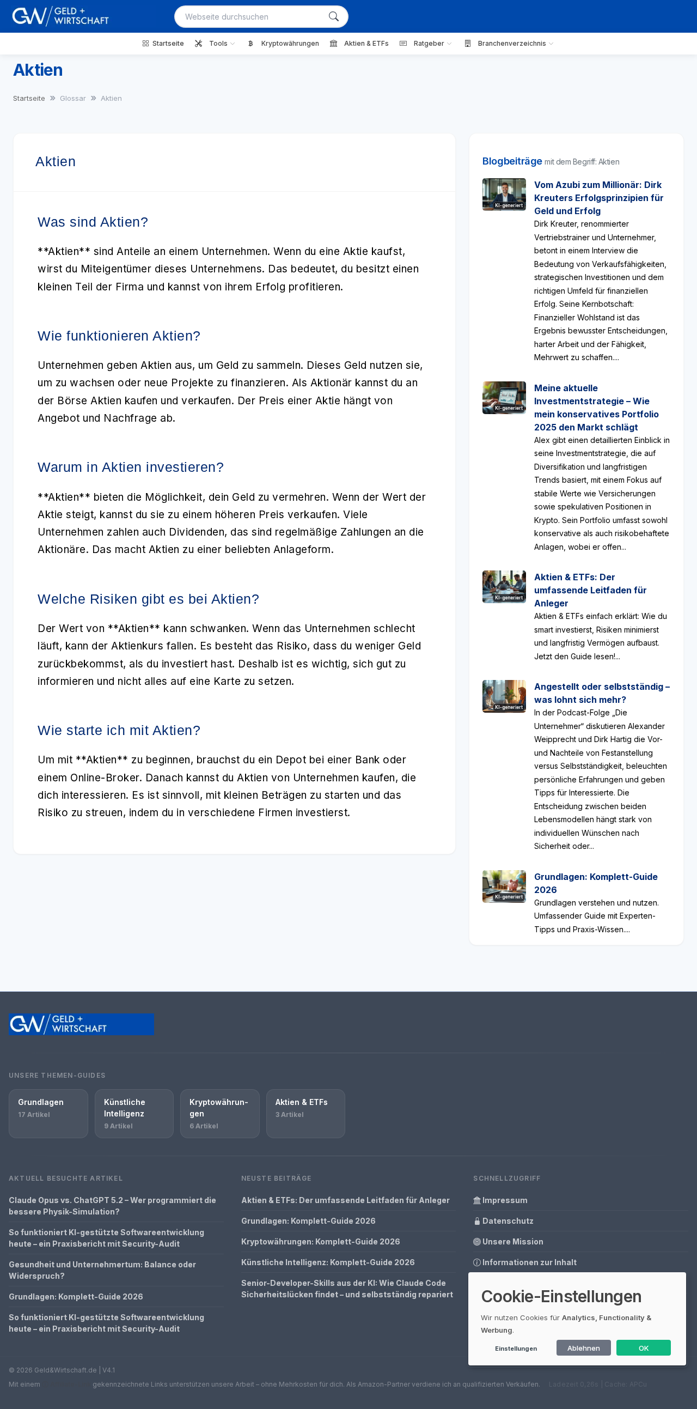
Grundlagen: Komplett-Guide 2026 (76, 1296)
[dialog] (577, 1318)
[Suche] (334, 16)
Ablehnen (583, 1348)
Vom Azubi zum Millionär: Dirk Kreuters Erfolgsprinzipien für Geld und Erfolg (599, 197)
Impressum (504, 1200)
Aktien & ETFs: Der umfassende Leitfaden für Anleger (590, 590)
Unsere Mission (512, 1241)
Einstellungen (516, 1348)
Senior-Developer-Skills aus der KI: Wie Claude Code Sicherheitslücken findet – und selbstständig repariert (347, 1288)
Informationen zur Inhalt (529, 1262)
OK (644, 1348)
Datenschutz (507, 1220)
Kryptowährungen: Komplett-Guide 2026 (320, 1241)
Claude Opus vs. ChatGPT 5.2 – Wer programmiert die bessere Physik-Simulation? (112, 1205)
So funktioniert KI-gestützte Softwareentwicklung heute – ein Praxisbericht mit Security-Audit (106, 1238)
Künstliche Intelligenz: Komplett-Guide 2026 (328, 1262)
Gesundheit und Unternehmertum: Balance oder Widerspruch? (102, 1270)
